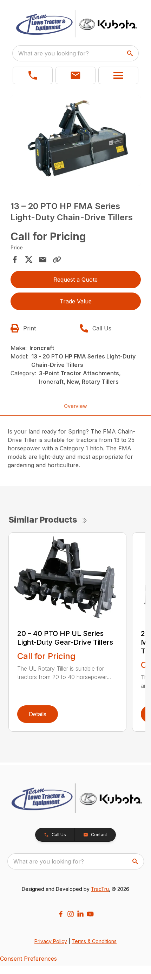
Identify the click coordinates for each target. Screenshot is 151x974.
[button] (33, 75)
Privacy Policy (50, 941)
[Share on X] (29, 259)
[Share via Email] (43, 259)
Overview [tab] (75, 406)
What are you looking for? (53, 53)
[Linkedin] (80, 914)
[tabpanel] (76, 141)
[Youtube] (90, 914)
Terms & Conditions (94, 941)
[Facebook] (60, 914)
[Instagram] (70, 914)
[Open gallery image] (76, 140)
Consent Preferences (28, 958)
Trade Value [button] (76, 301)
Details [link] (37, 714)
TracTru (100, 889)
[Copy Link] (57, 259)
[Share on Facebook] (15, 259)
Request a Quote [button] (75, 279)
